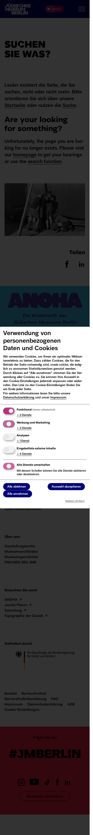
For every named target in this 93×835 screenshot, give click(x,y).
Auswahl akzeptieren (66, 486)
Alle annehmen (17, 493)
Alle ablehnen (16, 486)
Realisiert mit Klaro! (75, 501)
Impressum (58, 397)
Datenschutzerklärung (18, 397)
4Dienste (24, 454)
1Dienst (23, 441)
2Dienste (24, 415)
